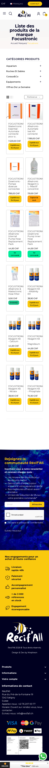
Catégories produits (22, 59)
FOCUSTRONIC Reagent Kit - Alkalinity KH (36, 290)
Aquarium (11, 66)
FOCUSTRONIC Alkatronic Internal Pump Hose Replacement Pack (16, 237)
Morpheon (32, 652)
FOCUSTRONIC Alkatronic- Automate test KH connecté (36, 129)
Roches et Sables (15, 71)
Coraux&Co (12, 76)
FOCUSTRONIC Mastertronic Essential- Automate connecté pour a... (16, 130)
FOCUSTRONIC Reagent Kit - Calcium (16, 339)
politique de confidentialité (31, 522)
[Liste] (12, 97)
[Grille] (7, 97)
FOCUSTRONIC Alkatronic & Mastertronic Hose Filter (16, 290)
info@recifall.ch (25, 713)
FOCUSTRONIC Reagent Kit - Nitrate (16, 389)
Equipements (13, 82)
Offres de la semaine (18, 87)
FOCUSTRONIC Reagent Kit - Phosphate (36, 389)
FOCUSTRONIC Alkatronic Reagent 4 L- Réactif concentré (36, 184)
